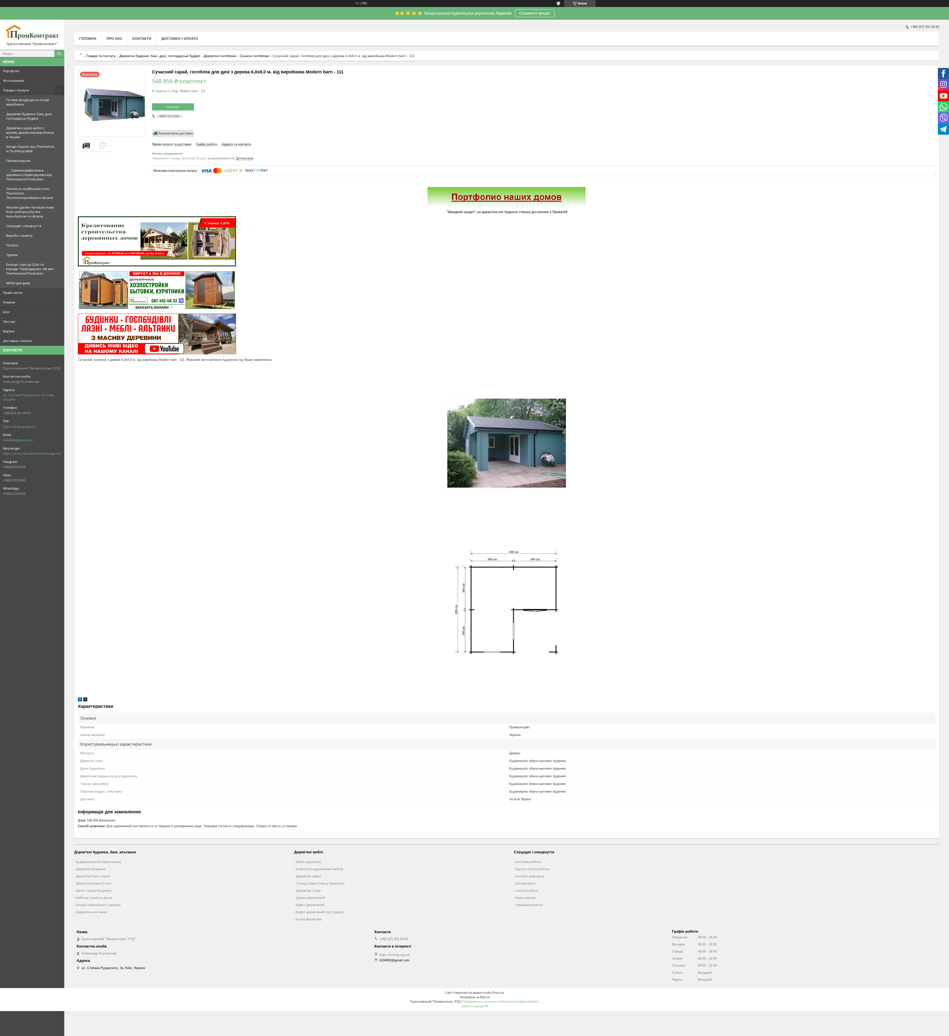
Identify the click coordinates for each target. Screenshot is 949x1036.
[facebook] (80, 700)
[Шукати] (59, 53)
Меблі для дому (18, 283)
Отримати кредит (535, 13)
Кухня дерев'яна (309, 919)
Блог (6, 312)
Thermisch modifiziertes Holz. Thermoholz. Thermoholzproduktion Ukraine (29, 193)
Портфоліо (11, 71)
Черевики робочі (529, 905)
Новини (9, 302)
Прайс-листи (12, 292)
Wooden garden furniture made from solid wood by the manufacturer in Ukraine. (30, 211)
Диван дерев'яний (310, 897)
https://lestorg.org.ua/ (19, 426)
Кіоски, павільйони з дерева (98, 905)
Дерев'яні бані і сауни (93, 876)
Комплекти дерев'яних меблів (319, 869)
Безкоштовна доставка (176, 133)
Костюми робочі (528, 862)
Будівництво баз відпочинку (98, 862)
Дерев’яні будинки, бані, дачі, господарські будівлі (29, 116)
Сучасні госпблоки (254, 56)
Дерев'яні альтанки (91, 912)
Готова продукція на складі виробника (27, 102)
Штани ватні (526, 883)
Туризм (12, 255)
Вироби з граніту (19, 235)
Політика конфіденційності (520, 1001)
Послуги (12, 245)
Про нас (9, 321)
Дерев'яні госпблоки (220, 56)
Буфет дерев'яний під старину (320, 912)
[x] (85, 700)
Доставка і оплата (17, 341)
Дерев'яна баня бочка (93, 883)
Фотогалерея (13, 80)
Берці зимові (526, 897)
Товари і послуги (16, 90)
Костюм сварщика (530, 876)
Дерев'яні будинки (90, 869)
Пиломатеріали (18, 160)
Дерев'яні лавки (308, 876)
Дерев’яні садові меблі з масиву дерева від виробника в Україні (30, 132)
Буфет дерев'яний (310, 905)
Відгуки (8, 331)
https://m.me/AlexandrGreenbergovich (32, 453)
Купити (173, 107)
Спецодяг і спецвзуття (23, 226)
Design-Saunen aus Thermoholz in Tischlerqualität (30, 148)
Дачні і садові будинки (93, 890)
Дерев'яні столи (308, 890)
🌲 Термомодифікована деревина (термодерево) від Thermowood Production (29, 174)
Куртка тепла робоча (532, 869)
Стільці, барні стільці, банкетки (320, 883)
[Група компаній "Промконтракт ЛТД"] (32, 32)
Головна (87, 39)
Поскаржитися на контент (481, 1001)
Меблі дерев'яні (308, 862)
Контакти (141, 39)
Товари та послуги (101, 56)
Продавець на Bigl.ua (475, 997)
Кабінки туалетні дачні (94, 897)
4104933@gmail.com (18, 440)
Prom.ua (498, 992)
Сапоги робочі (527, 890)
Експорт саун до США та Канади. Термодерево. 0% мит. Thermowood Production (30, 269)
